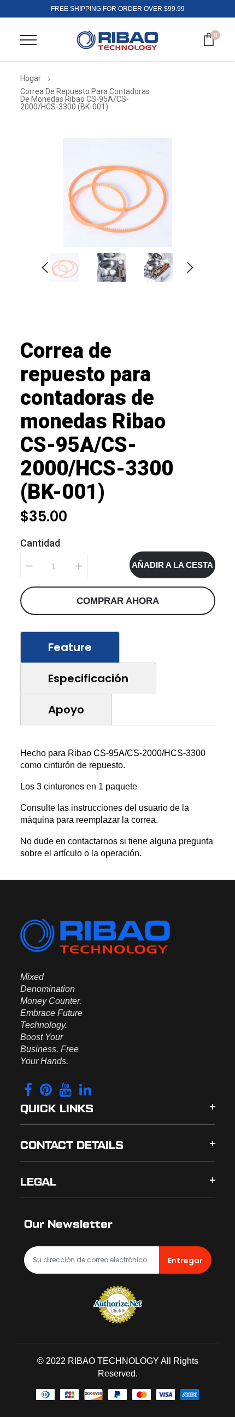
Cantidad (40, 543)
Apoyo (66, 709)
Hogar (30, 78)
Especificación (88, 678)
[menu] (28, 40)
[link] (71, 267)
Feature (70, 647)
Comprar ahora (118, 601)
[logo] (117, 39)
